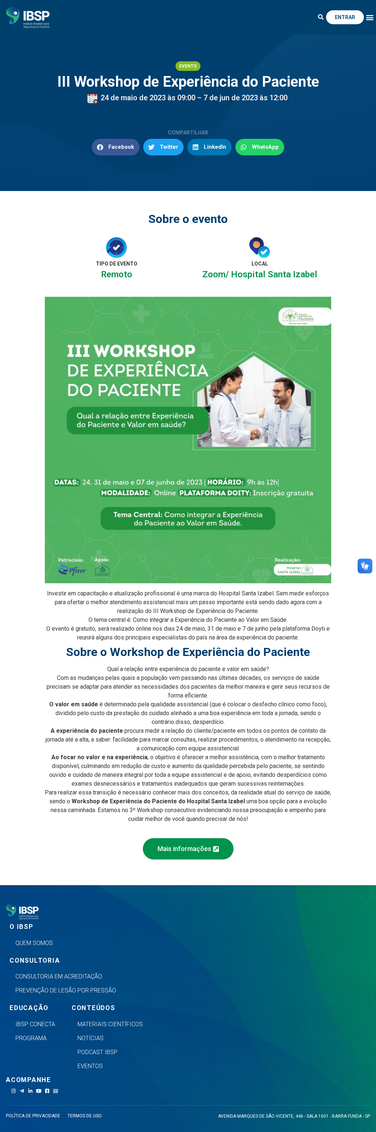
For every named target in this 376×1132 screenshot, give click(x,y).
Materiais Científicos (110, 1024)
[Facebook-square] (47, 1091)
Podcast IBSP (97, 1052)
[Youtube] (38, 1091)
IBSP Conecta (35, 1024)
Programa (31, 1038)
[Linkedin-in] (30, 1091)
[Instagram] (13, 1091)
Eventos (90, 1066)
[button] (321, 17)
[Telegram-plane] (21, 1091)
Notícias (90, 1038)
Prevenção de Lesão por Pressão (65, 990)
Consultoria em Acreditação (58, 976)
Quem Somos (34, 943)
